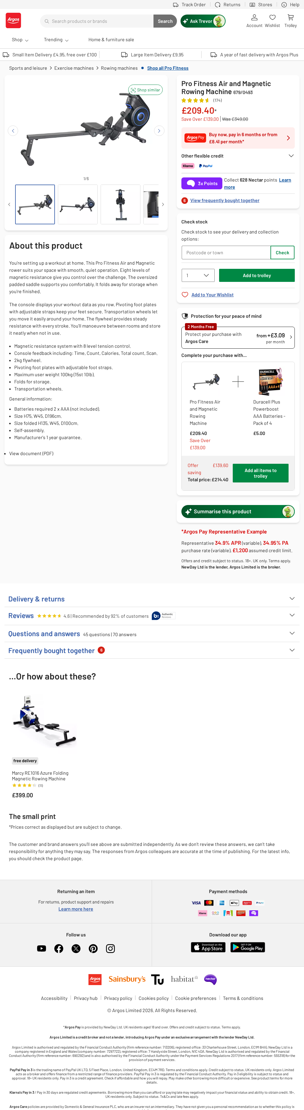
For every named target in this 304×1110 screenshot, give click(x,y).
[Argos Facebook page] (59, 948)
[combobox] (96, 21)
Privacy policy (118, 998)
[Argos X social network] (76, 948)
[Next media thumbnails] (163, 204)
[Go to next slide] (159, 131)
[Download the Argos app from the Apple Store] (208, 951)
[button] (145, 90)
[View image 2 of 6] (77, 204)
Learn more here (75, 908)
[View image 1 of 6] (35, 204)
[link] (238, 198)
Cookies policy (154, 998)
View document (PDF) (31, 453)
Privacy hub (86, 998)
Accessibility (54, 998)
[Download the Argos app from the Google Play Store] (247, 951)
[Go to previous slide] (13, 131)
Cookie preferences (195, 998)
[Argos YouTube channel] (41, 948)
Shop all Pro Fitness (168, 68)
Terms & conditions (243, 998)
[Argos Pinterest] (93, 948)
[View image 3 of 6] (120, 204)
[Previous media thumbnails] (9, 204)
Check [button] (282, 252)
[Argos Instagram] (110, 948)
